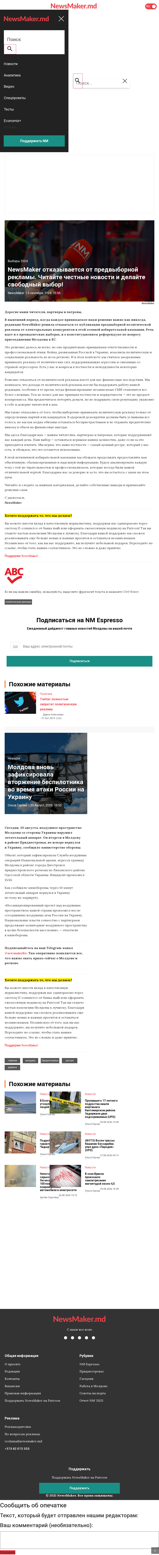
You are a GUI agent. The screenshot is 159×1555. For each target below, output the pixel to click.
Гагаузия (86, 1379)
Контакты (12, 1379)
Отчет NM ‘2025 (91, 1400)
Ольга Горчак (17, 805)
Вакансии (12, 1386)
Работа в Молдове (94, 1386)
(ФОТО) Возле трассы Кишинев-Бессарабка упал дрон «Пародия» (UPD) (100, 1145)
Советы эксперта (93, 1393)
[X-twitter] (72, 1337)
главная (12, 1060)
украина (12, 1067)
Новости (14, 758)
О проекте (13, 1364)
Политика (46, 693)
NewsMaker (16, 293)
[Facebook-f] (65, 1337)
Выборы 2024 (18, 261)
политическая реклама (18, 602)
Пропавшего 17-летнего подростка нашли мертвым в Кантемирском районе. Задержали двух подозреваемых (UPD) (101, 1108)
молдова (30, 1060)
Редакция (12, 1371)
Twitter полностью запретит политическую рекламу (58, 704)
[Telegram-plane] (93, 1337)
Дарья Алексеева (53, 714)
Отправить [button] (7, 1552)
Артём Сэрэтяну (49, 1197)
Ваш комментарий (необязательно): (46, 1525)
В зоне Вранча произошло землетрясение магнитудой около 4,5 (100, 1178)
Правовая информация (23, 1393)
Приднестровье (50, 1060)
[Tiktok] (86, 1337)
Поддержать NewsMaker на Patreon (32, 1400)
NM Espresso (89, 1364)
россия (70, 1060)
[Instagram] (79, 1337)
